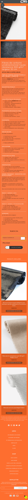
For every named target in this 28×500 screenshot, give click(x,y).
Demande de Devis (14, 471)
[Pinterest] (14, 425)
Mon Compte (14, 457)
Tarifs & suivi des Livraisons (14, 463)
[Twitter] (19, 425)
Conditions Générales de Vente (14, 468)
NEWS (14, 445)
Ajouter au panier (16, 247)
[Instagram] (11, 425)
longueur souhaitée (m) (8, 237)
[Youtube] (16, 425)
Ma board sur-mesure (14, 437)
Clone (14, 448)
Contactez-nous (14, 473)
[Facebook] (9, 425)
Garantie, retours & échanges (14, 465)
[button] (2, 2)
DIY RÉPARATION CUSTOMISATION (14, 440)
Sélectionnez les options (14, 362)
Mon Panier (14, 460)
